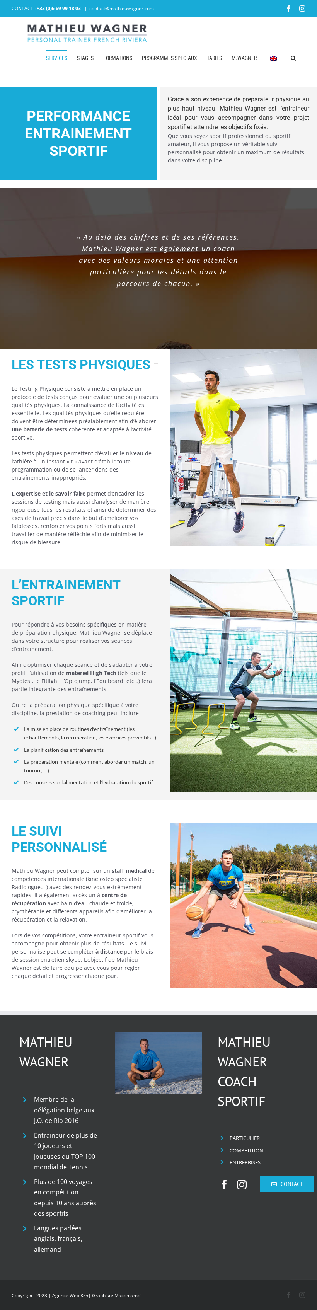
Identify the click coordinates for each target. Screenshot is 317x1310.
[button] (293, 57)
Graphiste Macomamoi (116, 1295)
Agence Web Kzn (70, 1295)
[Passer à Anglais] (273, 57)
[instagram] (242, 1184)
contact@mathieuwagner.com (121, 8)
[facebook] (224, 1184)
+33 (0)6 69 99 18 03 (59, 8)
